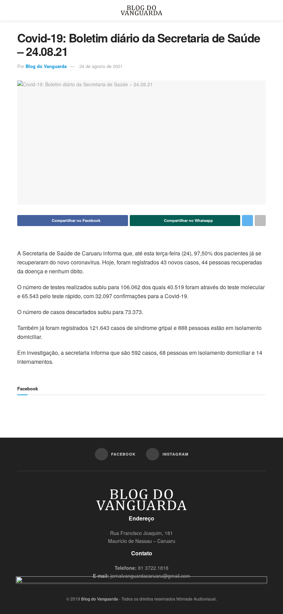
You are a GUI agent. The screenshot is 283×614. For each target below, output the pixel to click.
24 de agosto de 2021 (101, 66)
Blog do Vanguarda (46, 66)
